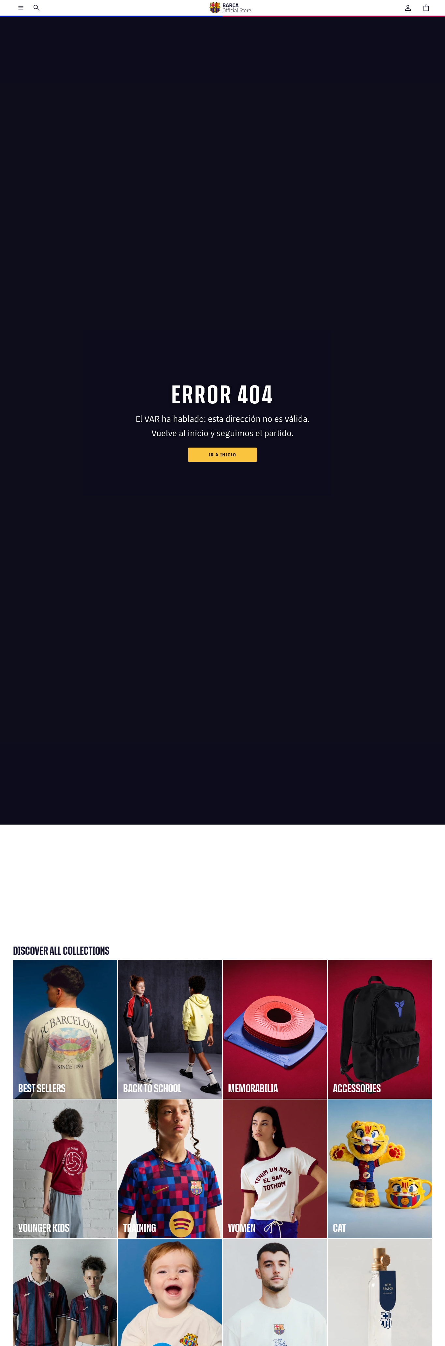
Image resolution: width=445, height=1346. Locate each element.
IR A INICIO (222, 454)
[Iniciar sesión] (408, 8)
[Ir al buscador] (36, 8)
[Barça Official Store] (230, 8)
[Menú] (21, 8)
